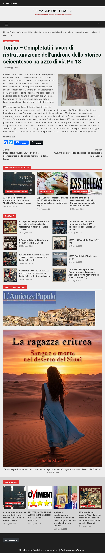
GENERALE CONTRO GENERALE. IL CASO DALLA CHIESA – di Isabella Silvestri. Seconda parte (10, 275)
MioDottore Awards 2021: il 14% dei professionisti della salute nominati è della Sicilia (25, 154)
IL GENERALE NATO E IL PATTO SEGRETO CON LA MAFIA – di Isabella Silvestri (10, 259)
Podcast (91, 506)
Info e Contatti (11, 540)
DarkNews (66, 550)
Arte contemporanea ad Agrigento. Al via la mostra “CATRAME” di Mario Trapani (19, 183)
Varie (58, 506)
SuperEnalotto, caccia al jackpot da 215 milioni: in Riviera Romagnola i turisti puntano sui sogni (52, 183)
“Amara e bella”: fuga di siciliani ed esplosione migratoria (78, 152)
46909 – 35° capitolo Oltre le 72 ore (59, 243)
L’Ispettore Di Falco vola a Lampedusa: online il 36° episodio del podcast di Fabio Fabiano (59, 227)
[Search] (98, 24)
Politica (33, 506)
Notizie (24, 191)
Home (6, 32)
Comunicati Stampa (11, 41)
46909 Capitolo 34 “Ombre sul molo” (59, 259)
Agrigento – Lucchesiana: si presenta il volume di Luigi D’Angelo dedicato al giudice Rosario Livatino (65, 497)
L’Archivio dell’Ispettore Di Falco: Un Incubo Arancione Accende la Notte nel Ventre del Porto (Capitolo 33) (59, 275)
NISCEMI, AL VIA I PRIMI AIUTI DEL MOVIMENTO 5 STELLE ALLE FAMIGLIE (39, 497)
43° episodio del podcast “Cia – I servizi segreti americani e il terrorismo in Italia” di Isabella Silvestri (10, 227)
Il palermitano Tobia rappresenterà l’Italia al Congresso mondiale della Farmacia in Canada (86, 183)
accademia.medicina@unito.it (83, 131)
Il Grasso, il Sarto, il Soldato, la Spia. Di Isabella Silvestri (10, 243)
